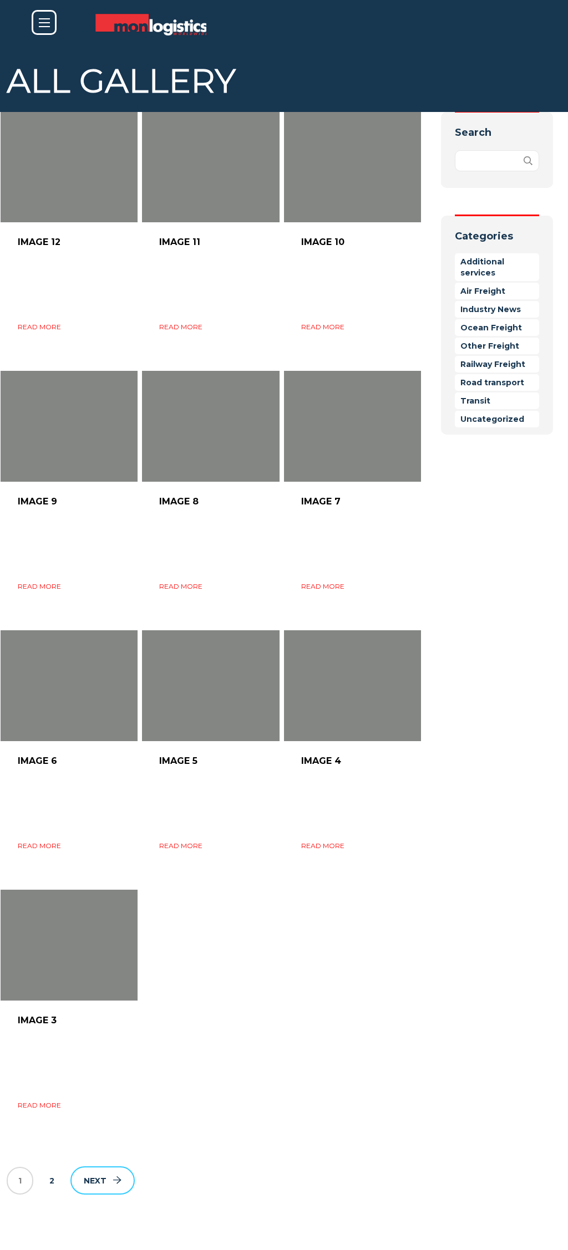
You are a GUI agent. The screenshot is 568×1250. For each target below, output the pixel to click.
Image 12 (39, 242)
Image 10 (322, 242)
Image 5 (178, 761)
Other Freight (489, 346)
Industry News (490, 309)
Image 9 (37, 501)
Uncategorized (492, 419)
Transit (475, 401)
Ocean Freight (491, 328)
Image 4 (321, 761)
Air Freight (482, 291)
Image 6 (37, 761)
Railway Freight (492, 364)
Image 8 (179, 501)
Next (95, 1181)
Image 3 (37, 1020)
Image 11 (179, 242)
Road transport (492, 382)
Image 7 (321, 501)
